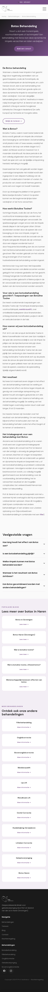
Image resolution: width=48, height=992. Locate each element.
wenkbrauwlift (25, 309)
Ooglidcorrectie (8, 958)
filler (42, 514)
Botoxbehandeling (9, 950)
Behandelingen (14, 16)
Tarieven (5, 926)
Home (4, 16)
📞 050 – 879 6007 (24, 2)
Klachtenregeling (8, 939)
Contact (5, 934)
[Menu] (44, 9)
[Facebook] (4, 970)
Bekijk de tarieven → (14, 121)
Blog (3, 930)
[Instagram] (10, 970)
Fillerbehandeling (8, 954)
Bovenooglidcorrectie (10, 967)
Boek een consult (24, 49)
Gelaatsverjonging (9, 963)
